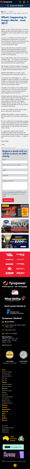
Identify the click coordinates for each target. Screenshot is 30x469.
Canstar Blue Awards (7, 428)
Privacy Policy (10, 194)
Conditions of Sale (21, 461)
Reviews (5, 420)
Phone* (11, 165)
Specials (4, 405)
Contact (4, 407)
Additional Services (7, 403)
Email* (4, 170)
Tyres (3, 370)
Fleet (3, 414)
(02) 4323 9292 (10, 330)
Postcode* (5, 175)
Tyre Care (4, 378)
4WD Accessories (7, 390)
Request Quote (8, 200)
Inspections (5, 395)
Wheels (4, 382)
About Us (5, 411)
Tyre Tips (4, 380)
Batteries (4, 393)
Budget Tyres (5, 430)
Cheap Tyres (5, 432)
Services (4, 388)
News (4, 416)
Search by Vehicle (7, 372)
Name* (4, 160)
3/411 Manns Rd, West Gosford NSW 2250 (15, 326)
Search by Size (6, 374)
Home (4, 11)
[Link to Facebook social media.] (15, 465)
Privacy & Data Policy (11, 461)
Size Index (5, 426)
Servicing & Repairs (7, 397)
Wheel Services (6, 401)
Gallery (4, 418)
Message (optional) (7, 181)
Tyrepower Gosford (16, 6)
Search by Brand (6, 376)
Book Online (6, 409)
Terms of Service (21, 194)
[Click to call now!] (20, 2)
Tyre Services (5, 399)
